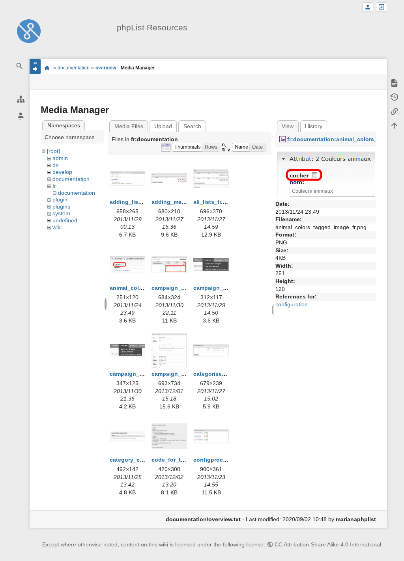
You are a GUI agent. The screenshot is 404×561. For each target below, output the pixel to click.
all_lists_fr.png (213, 202)
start (46, 67)
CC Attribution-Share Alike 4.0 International (328, 544)
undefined (64, 220)
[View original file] (325, 174)
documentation (74, 68)
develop (62, 172)
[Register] (367, 7)
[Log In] (381, 7)
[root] (53, 151)
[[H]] (29, 31)
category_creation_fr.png (144, 460)
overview (105, 68)
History (313, 126)
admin (60, 158)
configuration (291, 304)
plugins (61, 206)
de (55, 165)
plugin (59, 199)
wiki (57, 227)
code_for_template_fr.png (186, 460)
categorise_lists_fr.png (224, 374)
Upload (163, 126)
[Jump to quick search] (20, 66)
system (61, 213)
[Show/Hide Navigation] (35, 66)
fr (54, 186)
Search (192, 126)
